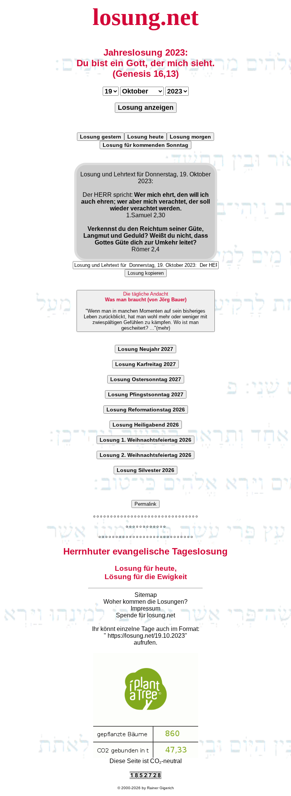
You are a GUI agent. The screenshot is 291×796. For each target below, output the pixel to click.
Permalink (145, 504)
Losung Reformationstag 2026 (145, 410)
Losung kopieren (146, 273)
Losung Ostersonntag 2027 (145, 379)
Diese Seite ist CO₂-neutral (146, 761)
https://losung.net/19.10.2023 (146, 635)
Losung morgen (190, 137)
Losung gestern (100, 137)
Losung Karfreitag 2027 (145, 364)
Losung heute (145, 137)
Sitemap (146, 595)
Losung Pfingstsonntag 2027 (145, 394)
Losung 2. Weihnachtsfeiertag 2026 (145, 455)
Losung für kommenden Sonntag (145, 145)
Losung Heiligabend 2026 (146, 425)
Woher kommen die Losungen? (145, 601)
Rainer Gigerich (160, 788)
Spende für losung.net (145, 615)
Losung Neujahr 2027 (145, 349)
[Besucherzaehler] (145, 777)
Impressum (145, 608)
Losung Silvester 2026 (145, 470)
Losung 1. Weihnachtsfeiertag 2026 (145, 440)
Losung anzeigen (146, 107)
